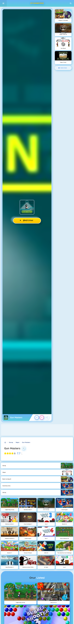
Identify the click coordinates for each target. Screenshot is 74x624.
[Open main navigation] (3, 3)
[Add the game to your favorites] (23, 448)
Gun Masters (26, 442)
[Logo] (37, 3)
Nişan (17, 442)
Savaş (11, 442)
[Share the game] (47, 417)
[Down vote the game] (42, 417)
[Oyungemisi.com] (5, 442)
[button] (70, 3)
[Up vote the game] (37, 417)
